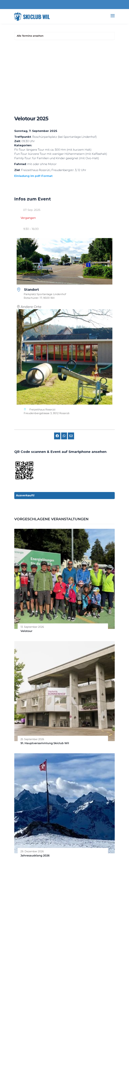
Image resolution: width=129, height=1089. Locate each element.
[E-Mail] (71, 436)
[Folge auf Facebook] (24, 991)
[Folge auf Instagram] (16, 991)
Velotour (26, 631)
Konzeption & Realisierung (64, 1077)
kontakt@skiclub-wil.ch (29, 918)
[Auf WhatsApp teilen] (64, 436)
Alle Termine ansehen (30, 35)
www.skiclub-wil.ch (26, 922)
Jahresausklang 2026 (35, 855)
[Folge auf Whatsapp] (31, 991)
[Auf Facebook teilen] (57, 436)
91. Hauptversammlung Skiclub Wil (44, 743)
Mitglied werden (64, 1056)
